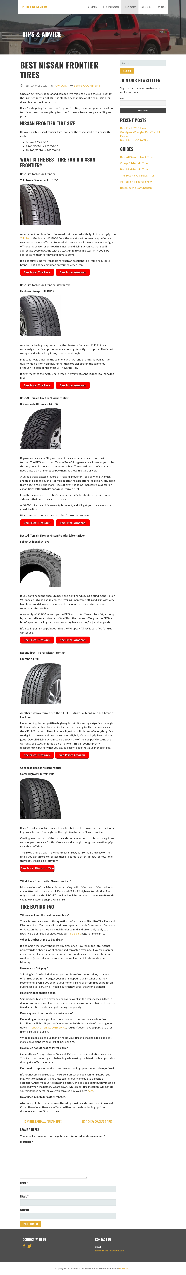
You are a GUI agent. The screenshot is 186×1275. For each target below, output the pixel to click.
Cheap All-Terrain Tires (134, 163)
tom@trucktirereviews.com (109, 1250)
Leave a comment (87, 85)
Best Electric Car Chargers (136, 187)
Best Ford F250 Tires (133, 128)
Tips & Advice (130, 7)
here (90, 1090)
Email (24, 1196)
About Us (92, 7)
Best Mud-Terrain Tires (134, 169)
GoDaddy (123, 1268)
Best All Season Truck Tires (136, 157)
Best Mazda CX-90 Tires (135, 140)
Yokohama (26, 238)
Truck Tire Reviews (34, 6)
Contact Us (146, 7)
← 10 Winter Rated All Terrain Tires (41, 1121)
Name (24, 1183)
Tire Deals (160, 7)
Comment (26, 1142)
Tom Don (60, 85)
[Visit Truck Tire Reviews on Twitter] (29, 1246)
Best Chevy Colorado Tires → (99, 1121)
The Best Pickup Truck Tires (137, 175)
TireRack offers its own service (47, 1027)
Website (24, 1210)
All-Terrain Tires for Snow (136, 181)
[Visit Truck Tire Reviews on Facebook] (24, 1246)
